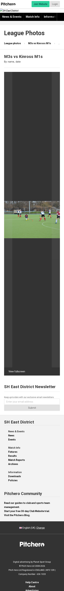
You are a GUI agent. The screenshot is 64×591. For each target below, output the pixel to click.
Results (12, 456)
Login (55, 4)
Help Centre (32, 582)
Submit (32, 407)
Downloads (14, 476)
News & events (12, 16)
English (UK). (33, 527)
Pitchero (8, 4)
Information (51, 16)
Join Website (40, 4)
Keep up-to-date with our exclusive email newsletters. (29, 397)
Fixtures (12, 451)
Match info (33, 16)
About (32, 586)
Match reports (16, 460)
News (11, 435)
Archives (13, 464)
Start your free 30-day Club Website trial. (27, 511)
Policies (13, 480)
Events (12, 439)
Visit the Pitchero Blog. (17, 515)
